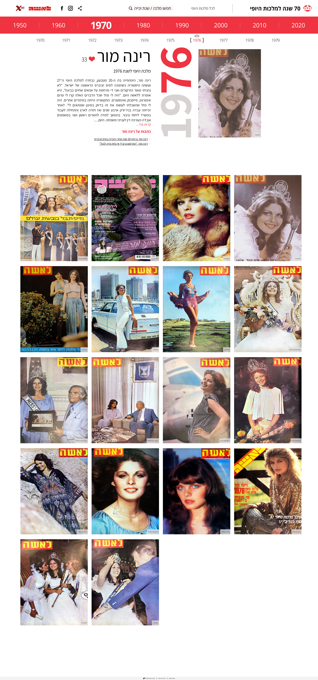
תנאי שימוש (172, 678)
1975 (170, 40)
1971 (66, 40)
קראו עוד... (143, 124)
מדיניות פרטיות (162, 678)
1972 (92, 40)
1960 (58, 25)
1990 (182, 25)
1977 (223, 40)
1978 (249, 40)
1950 (19, 25)
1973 (118, 40)
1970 (100, 25)
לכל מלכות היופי (203, 8)
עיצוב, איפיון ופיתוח (150, 678)
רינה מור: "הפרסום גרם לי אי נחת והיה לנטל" (123, 143)
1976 (197, 40)
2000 (221, 25)
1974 (144, 40)
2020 (298, 25)
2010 (259, 25)
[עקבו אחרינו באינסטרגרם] (70, 8)
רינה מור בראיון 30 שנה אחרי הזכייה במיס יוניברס (121, 138)
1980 (143, 25)
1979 (275, 40)
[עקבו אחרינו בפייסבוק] (62, 8)
